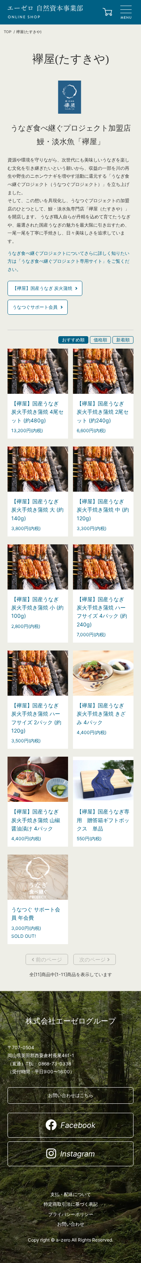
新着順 (123, 340)
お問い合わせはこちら (70, 1095)
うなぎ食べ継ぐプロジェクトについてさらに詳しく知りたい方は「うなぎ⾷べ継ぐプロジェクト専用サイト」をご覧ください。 (68, 261)
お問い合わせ (70, 1224)
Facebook (78, 1125)
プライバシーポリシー (70, 1214)
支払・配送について (70, 1194)
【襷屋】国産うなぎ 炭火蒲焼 (42, 288)
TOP (7, 31)
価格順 (100, 340)
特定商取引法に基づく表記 (71, 1204)
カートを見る (107, 12)
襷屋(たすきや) (29, 31)
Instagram (77, 1153)
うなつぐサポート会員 (35, 307)
